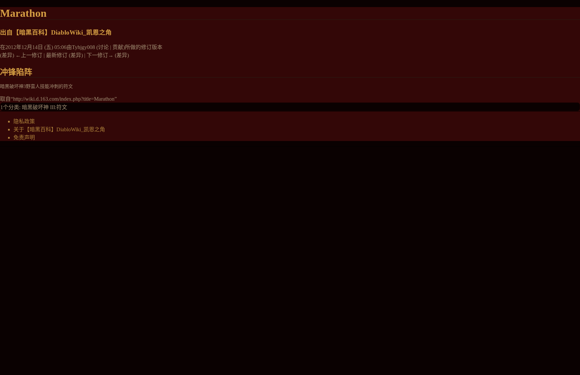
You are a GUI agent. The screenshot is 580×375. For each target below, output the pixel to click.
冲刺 (54, 86)
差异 (7, 55)
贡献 (117, 47)
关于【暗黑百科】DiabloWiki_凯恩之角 (59, 129)
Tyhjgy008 (83, 47)
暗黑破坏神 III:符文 (44, 107)
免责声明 (24, 137)
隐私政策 (24, 121)
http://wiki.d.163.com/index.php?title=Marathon (63, 99)
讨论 (103, 47)
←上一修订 (28, 55)
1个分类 (9, 107)
